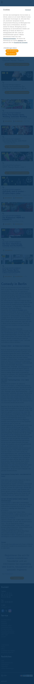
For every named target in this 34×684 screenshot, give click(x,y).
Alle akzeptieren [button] (12, 51)
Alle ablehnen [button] (11, 54)
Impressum (28, 9)
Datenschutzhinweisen (9, 38)
